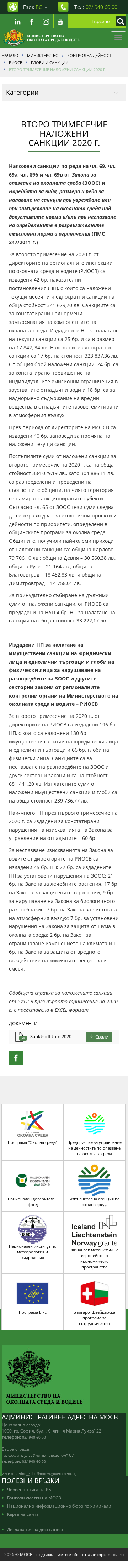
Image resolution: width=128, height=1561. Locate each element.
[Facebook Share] (16, 1058)
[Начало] (41, 37)
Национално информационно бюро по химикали (59, 1506)
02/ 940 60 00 (34, 1437)
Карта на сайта (23, 1514)
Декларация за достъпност (35, 1529)
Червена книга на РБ (29, 1489)
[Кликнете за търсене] (119, 21)
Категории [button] (22, 92)
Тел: (95, 7)
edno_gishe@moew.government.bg (47, 1473)
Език (32, 7)
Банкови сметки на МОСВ (34, 1497)
